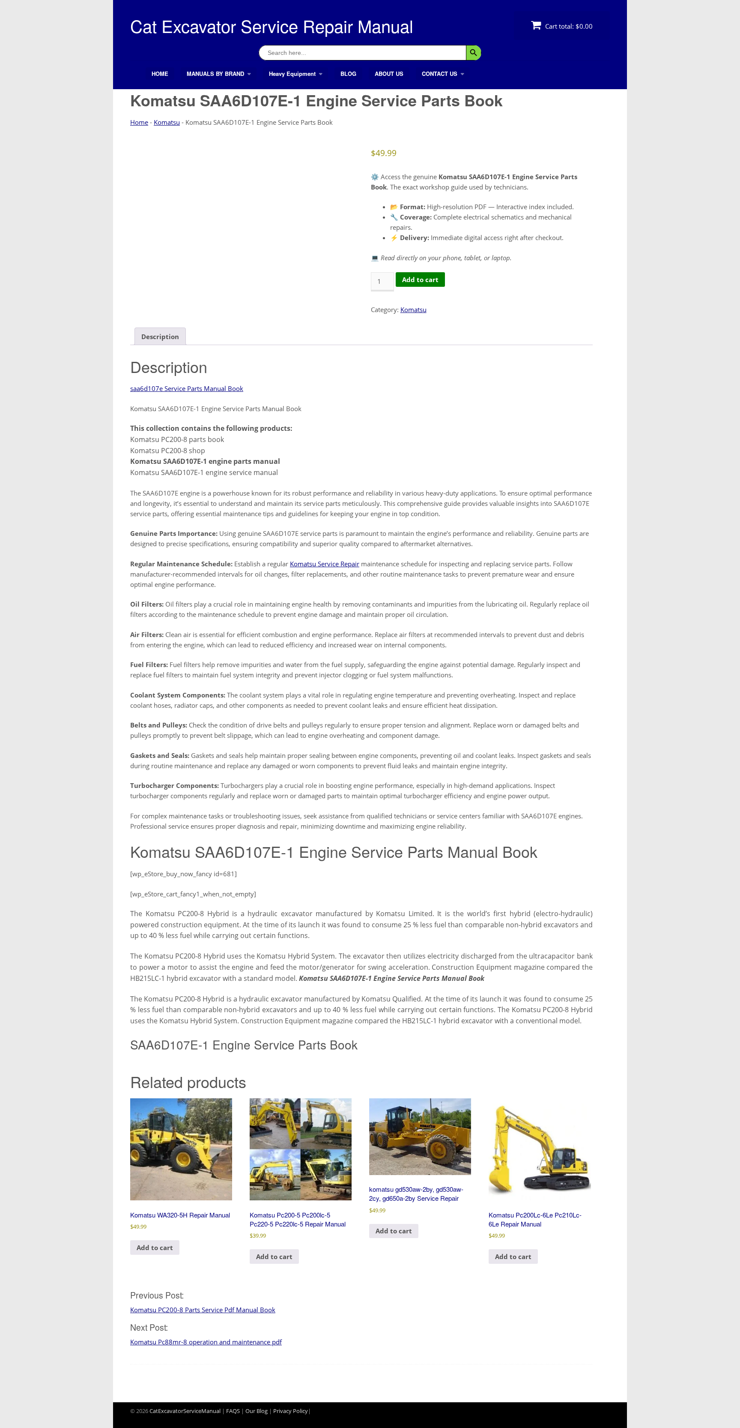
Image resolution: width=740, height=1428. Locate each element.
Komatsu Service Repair (324, 563)
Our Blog (256, 1411)
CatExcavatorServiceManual (185, 1411)
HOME (160, 73)
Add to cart (420, 279)
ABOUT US (389, 73)
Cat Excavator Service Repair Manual (271, 25)
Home (139, 122)
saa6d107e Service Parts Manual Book (186, 388)
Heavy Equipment (292, 73)
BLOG (348, 73)
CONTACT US (439, 73)
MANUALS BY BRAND (215, 73)
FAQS (233, 1411)
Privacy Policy (290, 1411)
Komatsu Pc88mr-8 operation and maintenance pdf (206, 1342)
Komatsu (167, 122)
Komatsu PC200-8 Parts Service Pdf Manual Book (202, 1309)
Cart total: (568, 26)
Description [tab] (160, 336)
